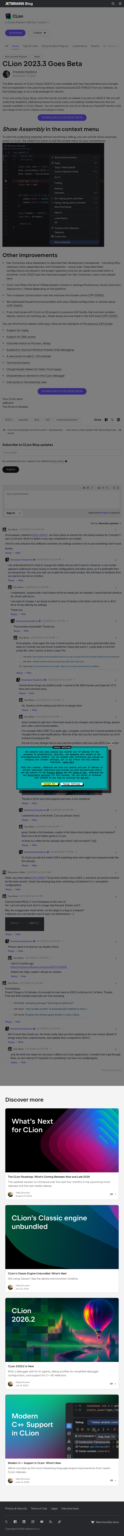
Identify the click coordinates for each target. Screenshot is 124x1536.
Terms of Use (79, 772)
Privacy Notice (55, 772)
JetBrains (30, 1529)
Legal (54, 1508)
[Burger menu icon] (120, 3)
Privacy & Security (16, 1508)
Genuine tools (70, 1508)
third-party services (39, 775)
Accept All (49, 784)
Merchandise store (106, 1523)
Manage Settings (71, 784)
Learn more (68, 762)
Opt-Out (85, 778)
